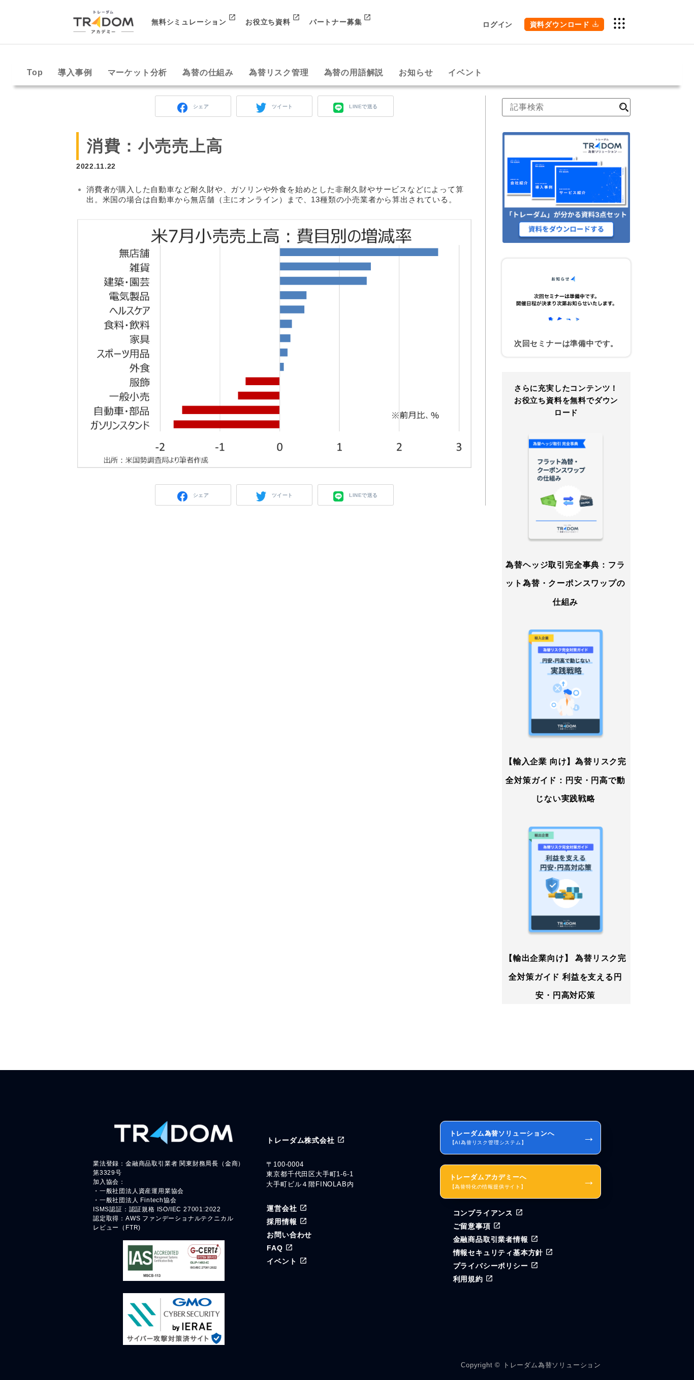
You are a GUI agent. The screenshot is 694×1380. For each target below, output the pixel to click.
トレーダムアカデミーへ (522, 1181)
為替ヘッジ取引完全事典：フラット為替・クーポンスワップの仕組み (565, 583)
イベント (465, 72)
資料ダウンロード (560, 24)
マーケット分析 (138, 72)
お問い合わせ (289, 1235)
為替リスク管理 (279, 72)
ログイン (498, 24)
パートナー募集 (335, 22)
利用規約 (468, 1279)
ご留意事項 (472, 1226)
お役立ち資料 (268, 22)
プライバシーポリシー (490, 1266)
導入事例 (75, 72)
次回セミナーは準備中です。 (566, 343)
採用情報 (282, 1221)
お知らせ (416, 72)
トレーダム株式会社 (300, 1140)
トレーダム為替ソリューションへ (522, 1137)
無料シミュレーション (189, 22)
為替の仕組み (208, 72)
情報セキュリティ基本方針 (498, 1252)
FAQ (274, 1248)
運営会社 (282, 1208)
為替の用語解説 (354, 72)
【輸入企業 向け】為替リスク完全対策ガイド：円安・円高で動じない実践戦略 (565, 780)
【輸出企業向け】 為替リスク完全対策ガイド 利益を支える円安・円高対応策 (565, 976)
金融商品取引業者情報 (490, 1239)
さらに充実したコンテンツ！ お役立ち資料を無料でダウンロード (566, 400)
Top (35, 72)
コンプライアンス (483, 1213)
